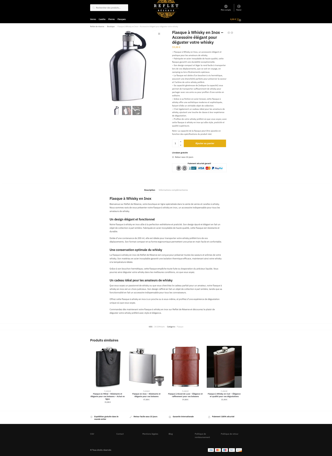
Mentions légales (150, 434)
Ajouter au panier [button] (107, 408)
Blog (171, 434)
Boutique (111, 26)
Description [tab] (149, 190)
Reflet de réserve (97, 26)
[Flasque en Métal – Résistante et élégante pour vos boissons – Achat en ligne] (107, 367)
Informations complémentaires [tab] (173, 190)
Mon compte (226, 10)
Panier (238, 10)
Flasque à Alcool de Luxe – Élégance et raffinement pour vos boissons (185, 395)
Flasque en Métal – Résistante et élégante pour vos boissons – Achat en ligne (108, 396)
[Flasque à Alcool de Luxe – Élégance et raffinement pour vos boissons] (185, 367)
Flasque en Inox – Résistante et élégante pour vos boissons (146, 395)
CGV (92, 434)
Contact (120, 434)
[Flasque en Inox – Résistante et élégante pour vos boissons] (146, 367)
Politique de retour (229, 434)
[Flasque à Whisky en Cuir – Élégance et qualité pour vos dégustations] (224, 367)
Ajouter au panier (204, 143)
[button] (159, 34)
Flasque (180, 326)
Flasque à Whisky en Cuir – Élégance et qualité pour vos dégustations (224, 395)
